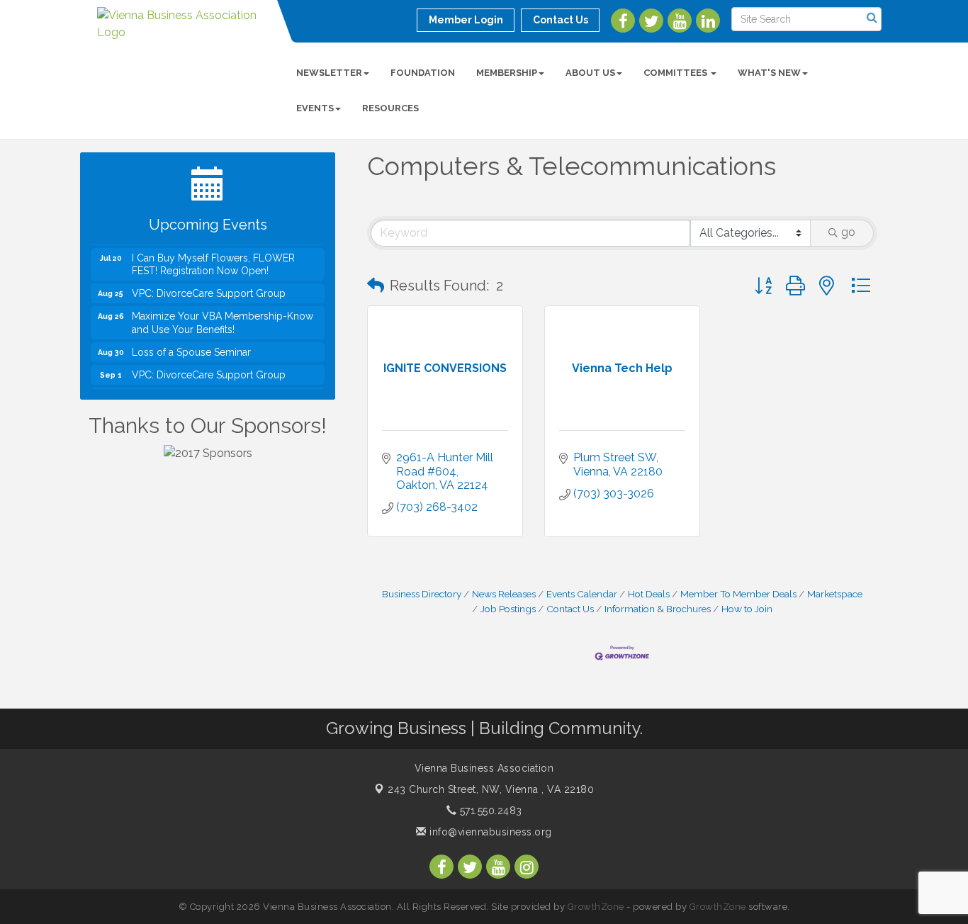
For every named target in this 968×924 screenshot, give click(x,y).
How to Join (746, 608)
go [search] (848, 232)
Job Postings (508, 608)
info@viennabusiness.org (489, 832)
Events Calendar (581, 593)
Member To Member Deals (738, 593)
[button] (375, 285)
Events (315, 108)
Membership (506, 72)
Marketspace (834, 593)
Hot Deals (649, 593)
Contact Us (570, 608)
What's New (769, 72)
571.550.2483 (489, 810)
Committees (676, 72)
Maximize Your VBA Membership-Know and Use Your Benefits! (222, 317)
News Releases (504, 593)
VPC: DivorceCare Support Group (209, 287)
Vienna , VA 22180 (491, 789)
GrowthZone (596, 906)
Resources (390, 108)
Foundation (422, 72)
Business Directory (421, 593)
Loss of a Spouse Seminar (191, 346)
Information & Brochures (657, 608)
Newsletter (329, 72)
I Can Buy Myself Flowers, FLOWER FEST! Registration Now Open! (213, 259)
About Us (590, 72)
